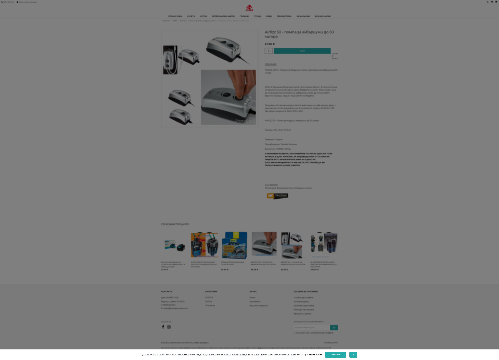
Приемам (335, 355)
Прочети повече (313, 354)
